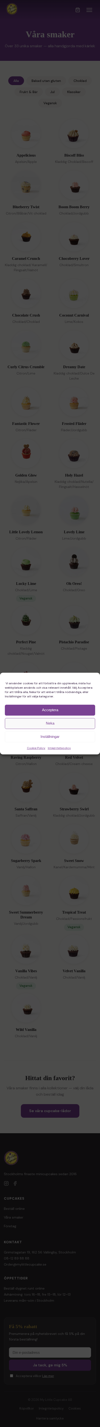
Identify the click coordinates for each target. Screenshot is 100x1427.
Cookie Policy (36, 748)
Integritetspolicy (59, 748)
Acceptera (50, 710)
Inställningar (50, 736)
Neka (50, 723)
